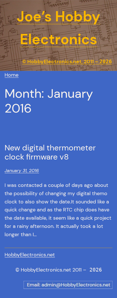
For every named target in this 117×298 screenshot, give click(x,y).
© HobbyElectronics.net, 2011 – (67, 61)
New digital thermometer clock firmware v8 (50, 152)
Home (11, 75)
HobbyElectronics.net (30, 254)
